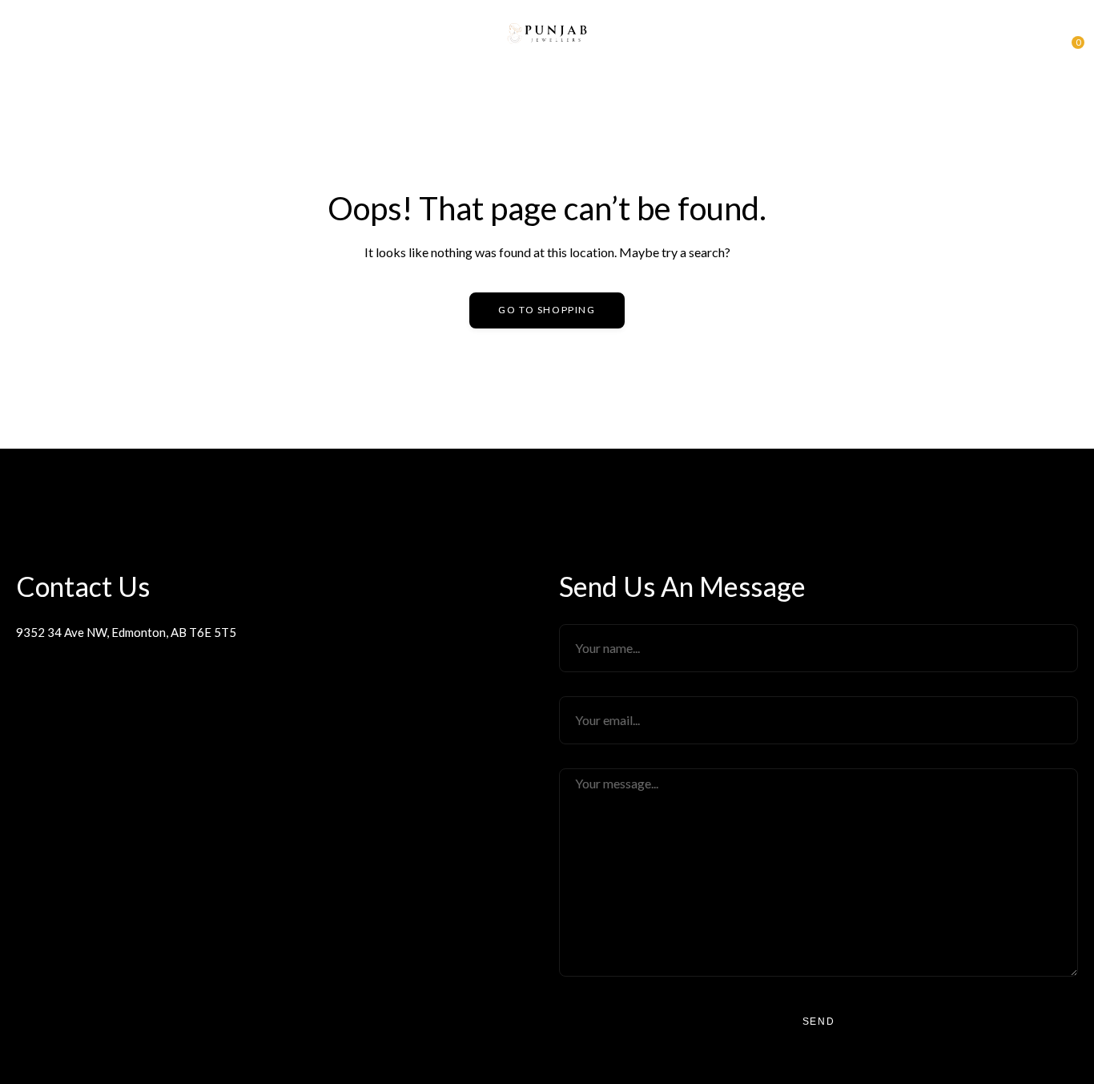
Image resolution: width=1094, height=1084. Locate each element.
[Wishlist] (1042, 38)
